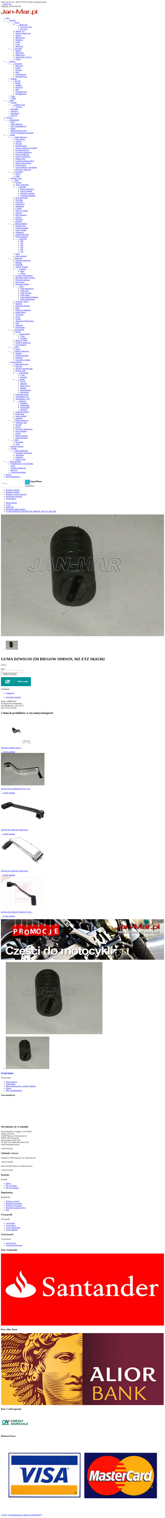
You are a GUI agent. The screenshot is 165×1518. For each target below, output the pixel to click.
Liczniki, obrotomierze (24, 276)
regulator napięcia (22, 412)
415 (21, 243)
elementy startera (17, 446)
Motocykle (21, 25)
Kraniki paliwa (21, 146)
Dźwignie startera (22, 284)
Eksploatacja (12, 120)
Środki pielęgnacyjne (19, 131)
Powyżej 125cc (26, 27)
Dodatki (14, 79)
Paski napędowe (21, 237)
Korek (17, 349)
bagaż (13, 466)
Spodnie (18, 70)
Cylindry (18, 208)
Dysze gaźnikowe (22, 154)
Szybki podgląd (8, 752)
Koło (17, 308)
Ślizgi (17, 254)
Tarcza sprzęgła (26, 191)
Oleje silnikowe (17, 124)
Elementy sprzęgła (27, 193)
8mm (22, 271)
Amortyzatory (22, 334)
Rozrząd (18, 221)
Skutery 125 (20, 31)
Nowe (15, 23)
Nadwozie (16, 258)
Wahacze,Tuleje (21, 340)
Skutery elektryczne (23, 33)
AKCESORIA (13, 462)
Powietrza (19, 442)
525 (21, 252)
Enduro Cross (18, 105)
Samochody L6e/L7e (23, 57)
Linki (19, 286)
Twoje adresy (11, 1225)
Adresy (8, 1088)
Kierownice (19, 282)
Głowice (18, 213)
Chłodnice (19, 457)
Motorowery (20, 38)
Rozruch (20, 401)
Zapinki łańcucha (22, 234)
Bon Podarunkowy (13, 477)
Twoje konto (7, 1073)
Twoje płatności (12, 1230)
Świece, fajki (20, 371)
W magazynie (6, 703)
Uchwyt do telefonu (18, 472)
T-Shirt (13, 98)
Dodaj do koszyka (9, 674)
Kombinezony (20, 74)
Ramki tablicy (20, 312)
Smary (13, 128)
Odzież (10, 61)
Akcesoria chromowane (24, 321)
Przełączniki (20, 327)
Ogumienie (17, 172)
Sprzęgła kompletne (27, 196)
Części (10, 135)
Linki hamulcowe (27, 289)
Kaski (10, 100)
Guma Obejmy (16, 362)
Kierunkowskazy (22, 394)
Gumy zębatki (20, 230)
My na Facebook (12, 1188)
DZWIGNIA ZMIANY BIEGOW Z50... (16, 912)
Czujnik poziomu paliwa (24, 161)
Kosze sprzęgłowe (27, 189)
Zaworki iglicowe (22, 150)
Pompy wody (20, 459)
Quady (18, 42)
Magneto (23, 384)
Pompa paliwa (20, 165)
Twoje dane (10, 1223)
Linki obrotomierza (27, 299)
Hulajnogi (19, 46)
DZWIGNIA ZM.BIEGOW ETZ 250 (15, 789)
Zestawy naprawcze (23, 343)
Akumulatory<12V (22, 399)
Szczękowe (15, 113)
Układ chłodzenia (19, 451)
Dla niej (16, 81)
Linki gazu (24, 291)
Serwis (8, 474)
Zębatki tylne (20, 226)
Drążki (18, 332)
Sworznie (19, 200)
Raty (7, 1210)
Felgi (17, 323)
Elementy (19, 358)
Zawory (18, 217)
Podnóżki (19, 265)
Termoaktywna (21, 77)
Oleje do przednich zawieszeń (22, 133)
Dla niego (16, 64)
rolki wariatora (21, 256)
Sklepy (8, 1183)
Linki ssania (24, 295)
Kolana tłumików (22, 356)
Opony (18, 174)
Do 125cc (24, 29)
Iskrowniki (24, 392)
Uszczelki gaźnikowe (23, 152)
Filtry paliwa (20, 139)
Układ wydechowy (20, 351)
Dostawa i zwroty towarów (16, 494)
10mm (22, 273)
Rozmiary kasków (13, 492)
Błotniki (18, 263)
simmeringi (19, 206)
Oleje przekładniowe (18, 126)
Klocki (18, 427)
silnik (15, 180)
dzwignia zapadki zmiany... (11, 748)
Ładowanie (19, 414)
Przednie (23, 338)
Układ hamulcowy (20, 420)
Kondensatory (25, 390)
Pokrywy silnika (21, 211)
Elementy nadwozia (23, 260)
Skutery (18, 35)
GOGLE (18, 107)
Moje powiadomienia (14, 1090)
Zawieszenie (17, 330)
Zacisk (18, 433)
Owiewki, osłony (22, 301)
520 (21, 250)
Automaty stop (21, 423)
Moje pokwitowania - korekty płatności (21, 1086)
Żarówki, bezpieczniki (23, 369)
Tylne (22, 336)
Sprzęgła (20, 187)
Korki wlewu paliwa (23, 163)
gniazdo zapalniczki (18, 468)
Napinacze (19, 232)
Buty (17, 72)
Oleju (15, 347)
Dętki (17, 176)
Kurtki (17, 68)
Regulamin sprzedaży (14, 496)
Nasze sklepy (11, 499)
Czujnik (14, 449)
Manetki (18, 304)
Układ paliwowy (19, 137)
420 (21, 245)
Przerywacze (25, 386)
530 (21, 247)
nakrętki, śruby (16, 178)
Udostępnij (10, 693)
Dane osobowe (11, 1082)
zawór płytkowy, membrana (26, 167)
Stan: (3, 708)
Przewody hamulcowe (23, 429)
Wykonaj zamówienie (14, 1245)
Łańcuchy (21, 239)
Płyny (13, 122)
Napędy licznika (21, 267)
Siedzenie (19, 325)
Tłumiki (18, 353)
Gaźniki (18, 141)
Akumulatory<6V (22, 397)
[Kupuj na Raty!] (82, 681)
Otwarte (14, 103)
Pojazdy (11, 20)
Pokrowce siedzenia (23, 310)
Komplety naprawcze (23, 453)
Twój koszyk (11, 1243)
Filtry (15, 440)
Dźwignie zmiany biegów (25, 278)
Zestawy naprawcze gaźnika (26, 148)
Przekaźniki (24, 405)
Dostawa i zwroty (12, 1201)
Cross (17, 44)
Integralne (14, 109)
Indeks (4, 701)
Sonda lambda (20, 416)
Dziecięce (19, 40)
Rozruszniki (24, 407)
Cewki (22, 381)
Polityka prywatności (14, 1206)
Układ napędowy (19, 224)
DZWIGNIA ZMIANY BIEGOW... (15, 830)
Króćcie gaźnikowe (22, 157)
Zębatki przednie (21, 228)
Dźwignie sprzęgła (22, 306)
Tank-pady (19, 314)
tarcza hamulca (21, 431)
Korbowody (20, 204)
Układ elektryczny (20, 364)
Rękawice (19, 66)
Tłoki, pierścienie (22, 185)
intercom (14, 470)
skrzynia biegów (21, 198)
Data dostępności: (8, 706)
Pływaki (18, 144)
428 (21, 241)
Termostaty (19, 455)
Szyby (17, 317)
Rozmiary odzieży (13, 490)
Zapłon (20, 379)
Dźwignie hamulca (22, 280)
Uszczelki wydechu (22, 360)
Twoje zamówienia (13, 1228)
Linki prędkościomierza (29, 297)
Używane (16, 48)
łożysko (18, 183)
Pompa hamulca (21, 436)
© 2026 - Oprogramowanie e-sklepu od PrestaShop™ (21, 1515)
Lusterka (20, 269)
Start (7, 18)
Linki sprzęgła (25, 293)
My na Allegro (11, 1186)
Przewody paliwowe (23, 170)
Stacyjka (18, 366)
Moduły (23, 388)
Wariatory (19, 219)
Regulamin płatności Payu (16, 1208)
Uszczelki (19, 202)
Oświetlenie (21, 373)
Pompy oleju (20, 159)
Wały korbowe (21, 215)
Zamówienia (10, 1084)
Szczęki (18, 425)
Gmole (18, 319)
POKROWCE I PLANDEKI (22, 464)
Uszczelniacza (20, 345)
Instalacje (19, 418)
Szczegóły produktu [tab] (13, 697)
